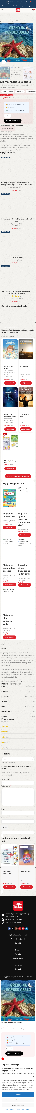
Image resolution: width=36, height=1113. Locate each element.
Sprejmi (18, 1094)
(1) (15, 461)
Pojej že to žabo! (17, 257)
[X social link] (12, 928)
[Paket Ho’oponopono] (10, 445)
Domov (2, 20)
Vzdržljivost (24, 366)
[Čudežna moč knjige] (10, 351)
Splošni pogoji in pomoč (23, 1109)
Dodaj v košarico (13, 121)
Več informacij (8, 95)
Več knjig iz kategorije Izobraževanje (18, 476)
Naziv (3, 809)
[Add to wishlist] (15, 341)
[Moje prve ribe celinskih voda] (9, 601)
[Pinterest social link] (23, 928)
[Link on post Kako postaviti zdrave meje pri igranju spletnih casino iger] (18, 322)
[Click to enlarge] (3, 62)
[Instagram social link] (16, 928)
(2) (20, 296)
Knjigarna (8, 20)
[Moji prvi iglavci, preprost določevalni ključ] (24, 499)
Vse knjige (15, 20)
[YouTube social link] (19, 928)
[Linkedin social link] (26, 928)
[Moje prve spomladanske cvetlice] (9, 551)
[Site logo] (18, 10)
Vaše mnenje (6, 786)
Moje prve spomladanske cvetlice (10, 568)
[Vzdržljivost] (26, 351)
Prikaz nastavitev (18, 1105)
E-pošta (4, 818)
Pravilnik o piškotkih (11, 1109)
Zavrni (18, 1100)
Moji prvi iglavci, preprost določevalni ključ (24, 519)
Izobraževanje (24, 20)
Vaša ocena (5, 779)
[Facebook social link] (9, 928)
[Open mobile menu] (2, 10)
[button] (33, 1077)
